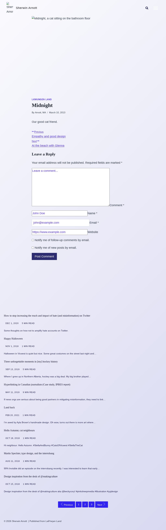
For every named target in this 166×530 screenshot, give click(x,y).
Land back (9, 407)
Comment (117, 205)
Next (100, 505)
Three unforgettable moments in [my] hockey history (31, 361)
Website (93, 232)
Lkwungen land (42, 99)
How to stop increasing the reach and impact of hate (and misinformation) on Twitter (47, 315)
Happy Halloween (13, 338)
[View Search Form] (147, 8)
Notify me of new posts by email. (56, 247)
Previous (68, 505)
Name (92, 213)
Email (94, 222)
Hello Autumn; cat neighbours (19, 430)
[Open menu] (155, 8)
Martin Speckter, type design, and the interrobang (29, 453)
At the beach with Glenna (48, 143)
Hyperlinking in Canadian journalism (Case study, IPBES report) (37, 384)
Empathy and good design (49, 134)
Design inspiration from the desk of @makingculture (31, 476)
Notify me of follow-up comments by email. (62, 240)
